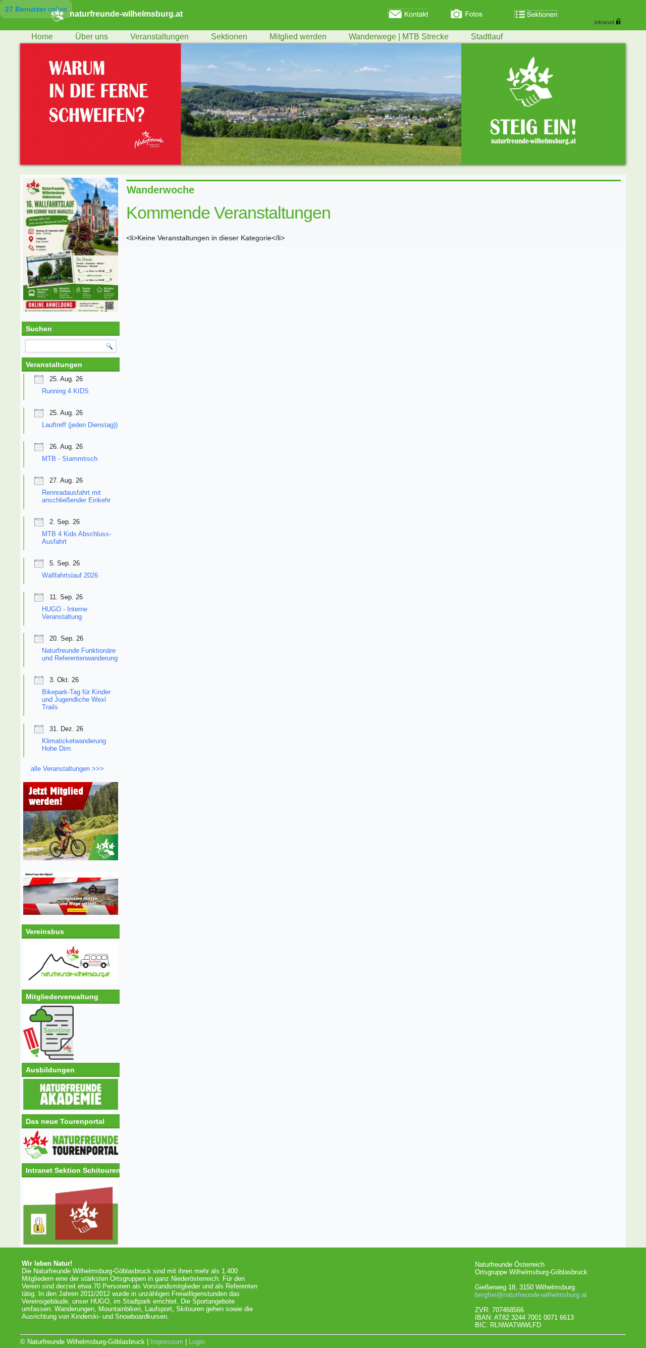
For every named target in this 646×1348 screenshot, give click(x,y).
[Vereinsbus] (70, 983)
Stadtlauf (487, 36)
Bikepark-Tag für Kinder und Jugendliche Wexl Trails (76, 699)
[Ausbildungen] (70, 1107)
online (36, 9)
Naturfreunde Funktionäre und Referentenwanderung (80, 654)
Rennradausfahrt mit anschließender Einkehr (76, 496)
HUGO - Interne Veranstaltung (64, 612)
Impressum (166, 1341)
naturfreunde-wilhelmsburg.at (126, 14)
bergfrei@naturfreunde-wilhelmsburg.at (531, 1295)
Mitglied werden (298, 36)
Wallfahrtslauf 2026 (70, 575)
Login (196, 1341)
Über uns (91, 36)
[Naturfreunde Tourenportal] (70, 1156)
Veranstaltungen (159, 36)
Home (42, 36)
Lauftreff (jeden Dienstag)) (80, 425)
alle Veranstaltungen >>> (67, 768)
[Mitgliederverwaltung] (70, 1033)
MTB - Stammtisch (69, 458)
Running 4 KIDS (65, 391)
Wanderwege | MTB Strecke (399, 36)
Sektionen (229, 36)
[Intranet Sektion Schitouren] (70, 1212)
